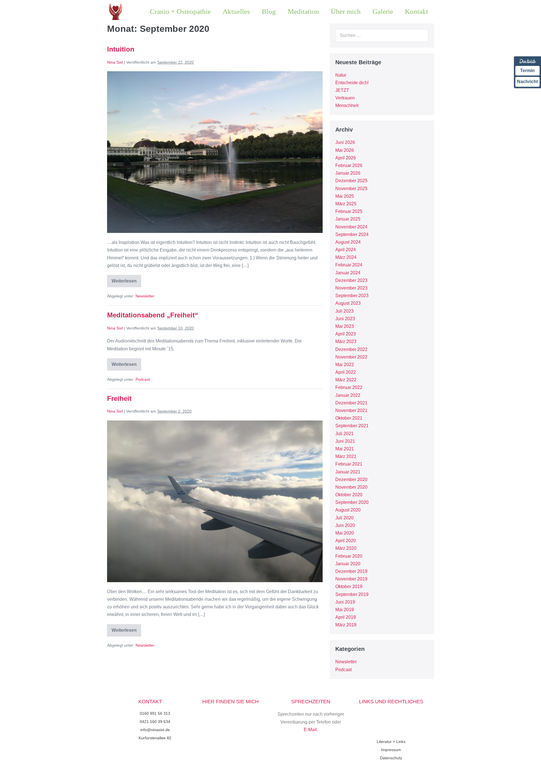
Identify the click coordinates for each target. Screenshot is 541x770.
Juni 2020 (345, 525)
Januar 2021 (347, 471)
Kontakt (416, 11)
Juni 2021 (345, 441)
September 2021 (352, 425)
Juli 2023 (344, 311)
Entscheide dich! (352, 82)
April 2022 (345, 372)
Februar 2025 (348, 211)
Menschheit (346, 105)
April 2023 (345, 333)
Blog (269, 11)
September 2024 (352, 234)
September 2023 (352, 295)
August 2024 (348, 242)
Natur (340, 75)
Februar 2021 (348, 464)
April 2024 (345, 249)
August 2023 (348, 303)
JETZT (342, 90)
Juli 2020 (344, 517)
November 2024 (351, 226)
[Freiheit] (215, 501)
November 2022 (351, 357)
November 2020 (351, 487)
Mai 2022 (344, 364)
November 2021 (351, 410)
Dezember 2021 (351, 402)
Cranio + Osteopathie (180, 11)
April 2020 (345, 540)
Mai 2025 (344, 196)
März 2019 (345, 624)
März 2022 (345, 379)
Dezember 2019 (351, 571)
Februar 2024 (348, 264)
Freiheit (119, 398)
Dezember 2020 (351, 479)
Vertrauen (345, 97)
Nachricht (527, 81)
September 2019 (352, 594)
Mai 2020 (344, 533)
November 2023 (351, 288)
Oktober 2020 (348, 494)
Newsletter (145, 296)
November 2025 (351, 188)
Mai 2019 (344, 609)
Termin (527, 70)
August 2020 (348, 510)
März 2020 (345, 548)
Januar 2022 (347, 395)
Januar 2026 (347, 173)
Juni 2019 (345, 602)
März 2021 (345, 456)
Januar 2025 (347, 219)
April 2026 (345, 157)
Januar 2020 (347, 563)
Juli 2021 (344, 433)
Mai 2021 (344, 448)
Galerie (383, 11)
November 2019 (351, 579)
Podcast (143, 379)
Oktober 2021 (348, 418)
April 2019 (345, 617)
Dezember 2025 (351, 180)
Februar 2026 (348, 165)
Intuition (120, 49)
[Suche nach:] (381, 35)
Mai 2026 (344, 150)
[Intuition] (215, 152)
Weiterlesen (126, 279)
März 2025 (345, 203)
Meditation (303, 11)
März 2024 (345, 257)
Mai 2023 (344, 326)
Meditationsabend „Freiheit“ (152, 315)
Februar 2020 (348, 556)
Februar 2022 (348, 387)
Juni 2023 (345, 318)
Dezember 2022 (351, 349)
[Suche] (420, 35)
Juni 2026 (345, 142)
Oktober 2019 (348, 586)
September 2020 (352, 502)
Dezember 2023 (351, 280)
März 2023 (345, 341)
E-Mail (310, 729)
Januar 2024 (347, 272)
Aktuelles (236, 11)
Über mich (346, 11)
